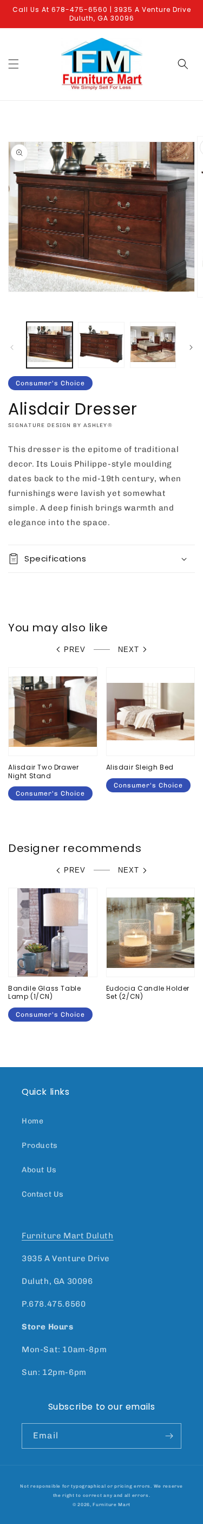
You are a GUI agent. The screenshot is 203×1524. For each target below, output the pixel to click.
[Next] (191, 347)
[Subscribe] (169, 1436)
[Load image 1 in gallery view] (50, 345)
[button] (13, 64)
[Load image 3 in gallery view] (153, 345)
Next (128, 649)
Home (32, 1121)
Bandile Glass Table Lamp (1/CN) (44, 992)
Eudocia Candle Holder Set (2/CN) (148, 992)
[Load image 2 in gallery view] (101, 345)
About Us (39, 1169)
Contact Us (43, 1194)
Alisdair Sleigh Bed (140, 767)
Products (40, 1145)
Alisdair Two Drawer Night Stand (43, 771)
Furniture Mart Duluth (68, 1236)
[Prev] (12, 347)
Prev (75, 649)
